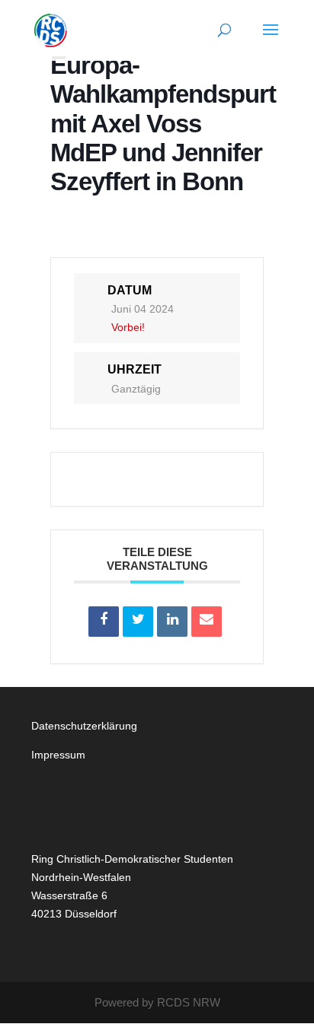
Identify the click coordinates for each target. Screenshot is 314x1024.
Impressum (58, 755)
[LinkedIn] (172, 621)
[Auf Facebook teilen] (103, 621)
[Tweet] (138, 621)
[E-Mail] (206, 621)
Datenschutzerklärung (84, 726)
